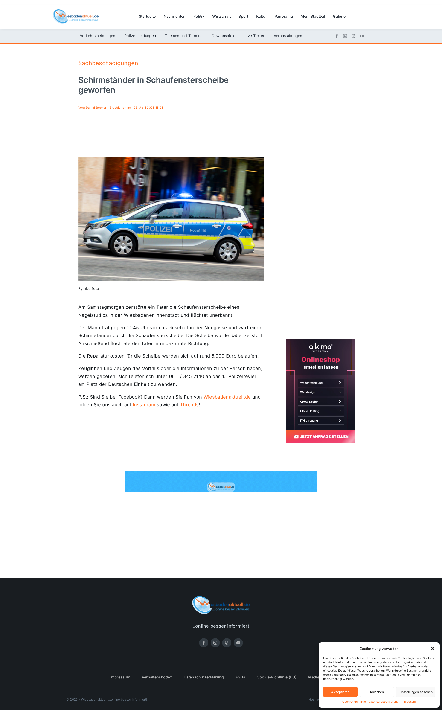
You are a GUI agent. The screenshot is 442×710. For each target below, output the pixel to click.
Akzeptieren (340, 692)
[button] (432, 648)
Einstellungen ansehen (416, 692)
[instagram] (345, 36)
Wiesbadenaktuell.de (227, 397)
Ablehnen (377, 692)
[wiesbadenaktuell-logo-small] (76, 11)
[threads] (353, 36)
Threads (189, 404)
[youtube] (362, 36)
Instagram (144, 404)
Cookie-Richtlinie (354, 701)
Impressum (408, 701)
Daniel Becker (96, 107)
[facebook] (337, 36)
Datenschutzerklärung (383, 701)
